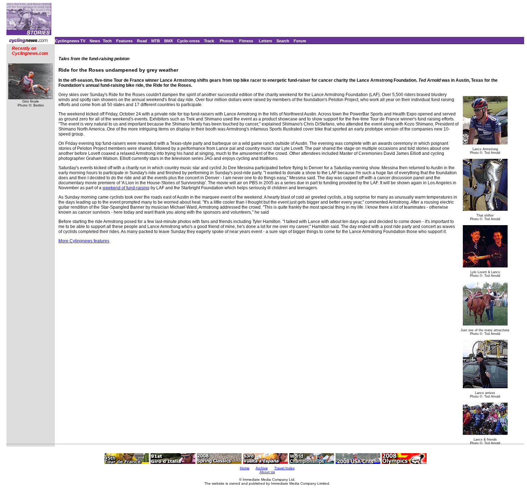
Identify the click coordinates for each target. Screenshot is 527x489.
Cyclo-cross (188, 41)
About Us (267, 472)
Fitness (246, 41)
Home (245, 468)
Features (124, 41)
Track (209, 41)
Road (142, 41)
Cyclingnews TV (70, 41)
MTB (155, 41)
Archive (262, 468)
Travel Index (284, 468)
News (95, 41)
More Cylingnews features (83, 240)
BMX (168, 41)
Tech (107, 41)
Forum (300, 41)
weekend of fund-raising (126, 187)
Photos (226, 41)
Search (282, 41)
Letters (265, 41)
